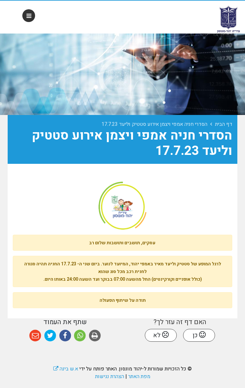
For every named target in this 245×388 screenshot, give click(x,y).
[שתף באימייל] (35, 336)
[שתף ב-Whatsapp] (80, 336)
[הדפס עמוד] (95, 336)
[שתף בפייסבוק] (65, 336)
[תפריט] (28, 15)
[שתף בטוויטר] (50, 336)
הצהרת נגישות (109, 376)
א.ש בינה (65, 369)
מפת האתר (139, 376)
